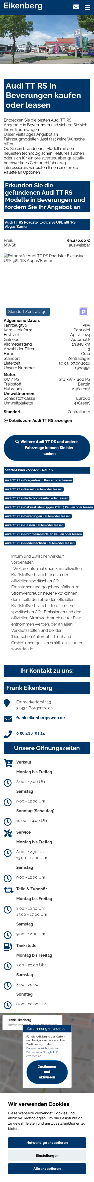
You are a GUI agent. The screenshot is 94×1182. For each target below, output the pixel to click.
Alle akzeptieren (47, 1169)
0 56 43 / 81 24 (30, 733)
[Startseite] (23, 6)
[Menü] (87, 7)
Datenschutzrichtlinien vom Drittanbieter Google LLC (43, 1050)
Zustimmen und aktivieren (47, 1072)
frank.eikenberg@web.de (40, 717)
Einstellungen (47, 1156)
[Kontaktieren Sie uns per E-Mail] (76, 6)
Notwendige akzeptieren (47, 1143)
